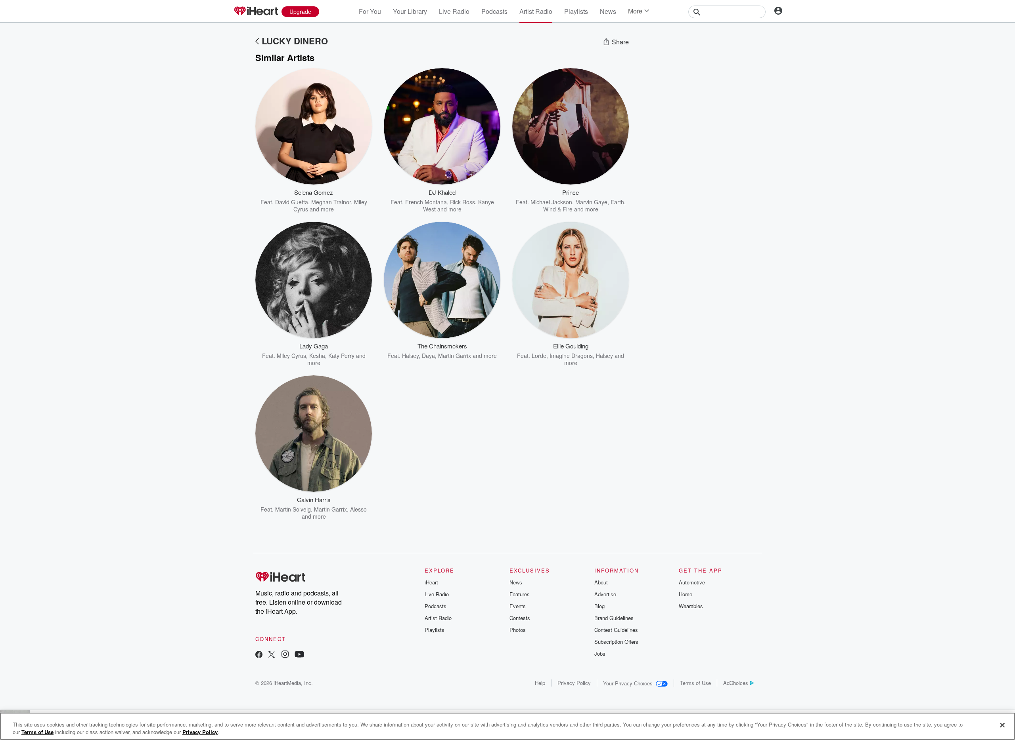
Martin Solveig (293, 509)
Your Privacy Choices (628, 683)
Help (540, 683)
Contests (519, 618)
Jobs (599, 653)
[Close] (1002, 725)
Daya (428, 356)
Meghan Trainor (331, 202)
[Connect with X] (271, 655)
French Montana (426, 202)
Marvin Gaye (591, 202)
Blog (599, 606)
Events (517, 606)
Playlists (576, 11)
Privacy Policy (574, 683)
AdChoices (735, 683)
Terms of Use (695, 683)
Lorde (539, 356)
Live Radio (454, 11)
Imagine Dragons (571, 356)
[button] (360, 201)
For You (370, 11)
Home (685, 594)
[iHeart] (256, 11)
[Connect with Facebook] (258, 655)
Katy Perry (341, 356)
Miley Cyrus (291, 356)
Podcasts (494, 11)
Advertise (605, 594)
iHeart (431, 582)
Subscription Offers (616, 641)
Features (519, 594)
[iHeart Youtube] (299, 655)
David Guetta (291, 202)
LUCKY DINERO (295, 40)
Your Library (410, 11)
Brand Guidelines (614, 618)
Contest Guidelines (616, 629)
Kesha (317, 356)
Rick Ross (462, 202)
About (601, 582)
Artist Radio (535, 11)
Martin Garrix (454, 356)
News (608, 11)
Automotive (692, 582)
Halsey (410, 356)
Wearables (691, 606)
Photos (517, 629)
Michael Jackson (551, 202)
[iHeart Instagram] (285, 655)
